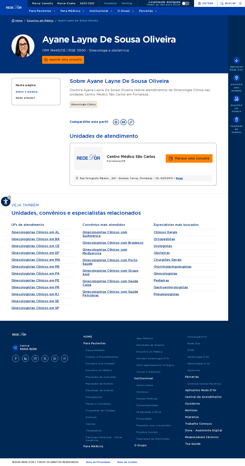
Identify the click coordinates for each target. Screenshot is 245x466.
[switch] (168, 3)
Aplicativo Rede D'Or (200, 390)
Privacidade (144, 419)
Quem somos (144, 385)
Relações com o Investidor (153, 425)
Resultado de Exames (100, 390)
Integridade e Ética (148, 412)
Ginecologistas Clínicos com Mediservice (104, 251)
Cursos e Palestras (148, 372)
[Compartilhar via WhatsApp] (116, 122)
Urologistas (163, 246)
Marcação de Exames (99, 384)
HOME (87, 336)
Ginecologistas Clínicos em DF (35, 253)
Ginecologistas (165, 273)
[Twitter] (45, 358)
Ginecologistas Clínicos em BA (35, 239)
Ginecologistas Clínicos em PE (35, 280)
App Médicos (144, 338)
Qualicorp (193, 370)
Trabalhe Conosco (198, 424)
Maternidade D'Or (198, 363)
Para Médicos (70, 11)
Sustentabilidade (147, 405)
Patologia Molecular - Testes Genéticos (104, 439)
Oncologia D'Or (197, 337)
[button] (9, 197)
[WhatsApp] (54, 358)
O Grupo (124, 11)
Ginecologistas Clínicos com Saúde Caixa (110, 283)
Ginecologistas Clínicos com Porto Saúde (109, 262)
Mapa (179, 178)
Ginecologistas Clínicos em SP (35, 308)
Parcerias (146, 11)
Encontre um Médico (99, 370)
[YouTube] (64, 358)
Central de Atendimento (203, 397)
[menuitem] (27, 92)
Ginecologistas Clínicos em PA (35, 273)
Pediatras (161, 280)
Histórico (142, 392)
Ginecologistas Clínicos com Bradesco (112, 242)
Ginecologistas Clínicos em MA (35, 259)
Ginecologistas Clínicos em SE (35, 301)
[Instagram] (35, 358)
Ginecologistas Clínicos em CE (35, 246)
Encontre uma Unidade (100, 363)
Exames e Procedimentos (102, 357)
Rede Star (193, 343)
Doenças (91, 417)
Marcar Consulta (42, 3)
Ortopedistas (164, 239)
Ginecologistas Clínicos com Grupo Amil (110, 272)
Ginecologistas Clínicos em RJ (35, 294)
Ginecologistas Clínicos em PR (35, 287)
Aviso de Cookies (127, 462)
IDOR (190, 350)
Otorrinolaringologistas (172, 266)
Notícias (127, 3)
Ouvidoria (110, 3)
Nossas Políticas (146, 398)
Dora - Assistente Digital (203, 430)
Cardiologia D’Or (198, 357)
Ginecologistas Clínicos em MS (35, 266)
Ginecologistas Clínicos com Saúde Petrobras (110, 293)
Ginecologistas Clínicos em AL (35, 232)
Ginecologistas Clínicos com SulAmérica (104, 234)
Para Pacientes (40, 11)
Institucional (99, 11)
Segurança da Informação (153, 439)
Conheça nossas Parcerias (204, 384)
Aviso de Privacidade (98, 462)
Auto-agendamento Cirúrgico (155, 365)
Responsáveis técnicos (202, 437)
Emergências (94, 397)
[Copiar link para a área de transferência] (131, 122)
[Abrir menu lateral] (240, 3)
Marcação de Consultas (101, 377)
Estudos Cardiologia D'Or (152, 358)
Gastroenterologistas (171, 287)
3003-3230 (87, 3)
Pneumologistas (166, 294)
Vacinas (91, 424)
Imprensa (192, 417)
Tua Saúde (193, 444)
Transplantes (94, 430)
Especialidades (95, 350)
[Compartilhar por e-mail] (123, 122)
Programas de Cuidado (100, 410)
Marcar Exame (66, 3)
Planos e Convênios (98, 404)
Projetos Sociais (147, 432)
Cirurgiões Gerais (168, 259)
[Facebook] (15, 358)
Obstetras (162, 253)
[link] (63, 60)
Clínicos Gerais (165, 232)
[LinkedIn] (25, 358)
